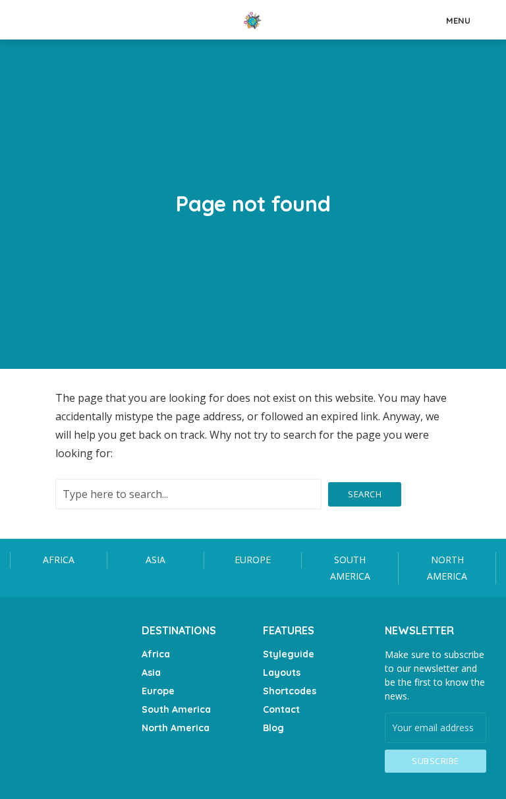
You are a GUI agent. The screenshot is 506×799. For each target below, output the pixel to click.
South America (350, 567)
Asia (155, 559)
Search (364, 494)
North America (447, 567)
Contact (281, 709)
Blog (273, 728)
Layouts (281, 672)
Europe (253, 559)
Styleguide (288, 654)
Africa (58, 559)
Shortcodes (289, 691)
